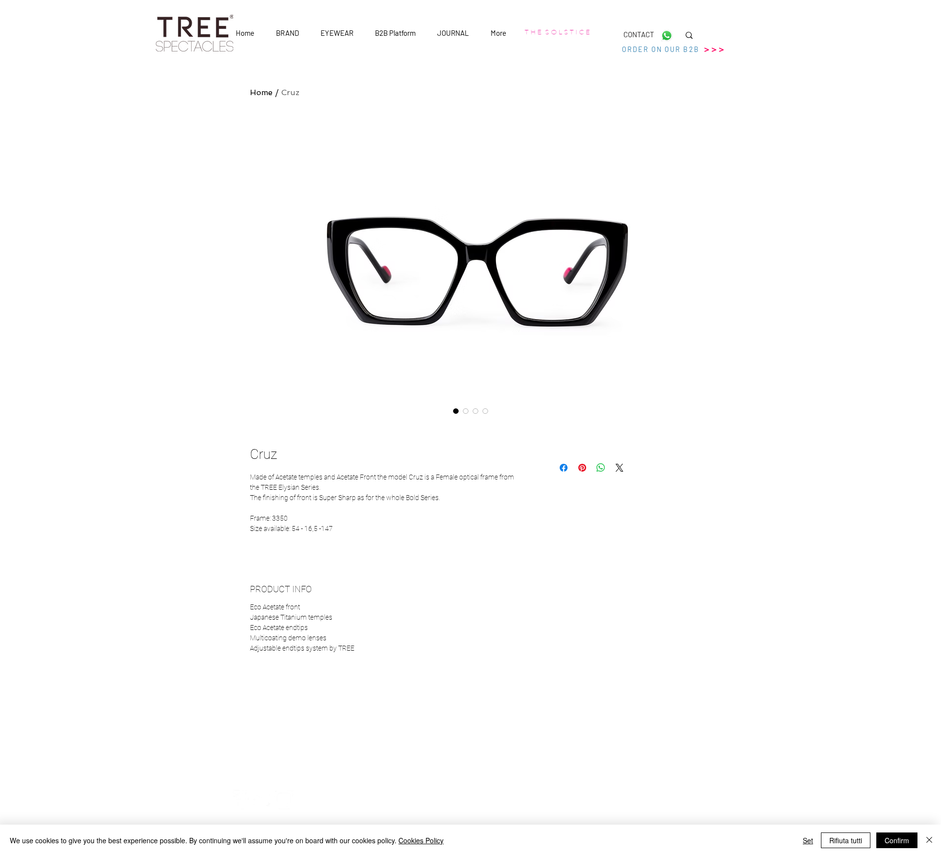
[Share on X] (619, 468)
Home (261, 92)
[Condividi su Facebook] (564, 468)
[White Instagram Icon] (284, 799)
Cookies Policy (421, 840)
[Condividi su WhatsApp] (601, 468)
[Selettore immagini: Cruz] (456, 411)
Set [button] (808, 840)
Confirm (897, 840)
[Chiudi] (929, 840)
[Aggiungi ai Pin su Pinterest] (582, 468)
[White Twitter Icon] (263, 799)
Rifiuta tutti (845, 840)
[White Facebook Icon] (242, 799)
